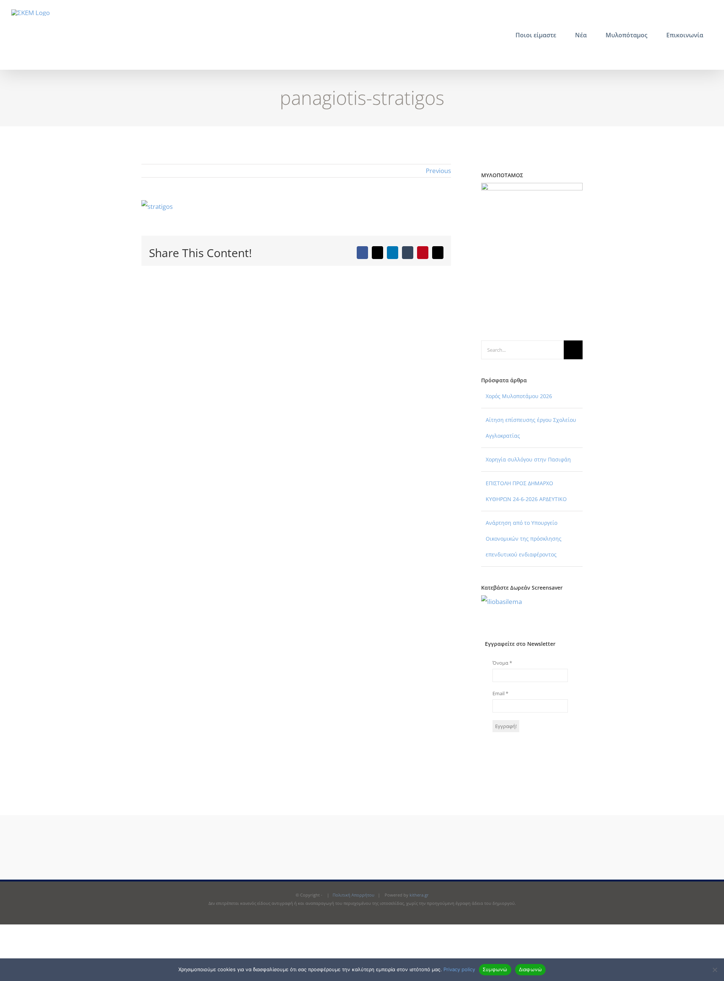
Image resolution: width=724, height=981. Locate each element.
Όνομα (502, 662)
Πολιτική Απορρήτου (353, 895)
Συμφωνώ (495, 969)
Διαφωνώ (530, 969)
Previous (438, 170)
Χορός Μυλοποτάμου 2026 (519, 396)
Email (500, 693)
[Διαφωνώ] (714, 969)
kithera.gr (419, 895)
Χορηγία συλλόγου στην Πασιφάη (528, 459)
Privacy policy (459, 969)
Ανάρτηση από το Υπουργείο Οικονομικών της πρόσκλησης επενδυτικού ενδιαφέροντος (523, 538)
